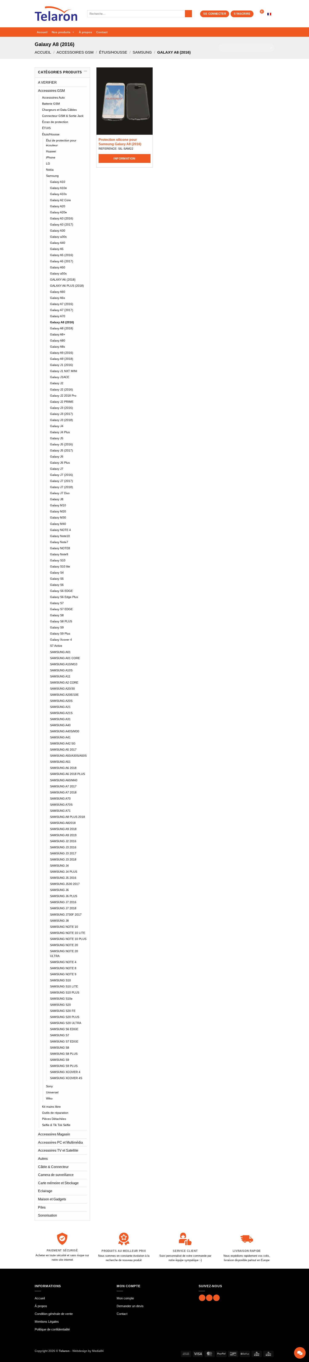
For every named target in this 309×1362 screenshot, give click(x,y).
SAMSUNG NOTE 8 (63, 968)
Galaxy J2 (56, 383)
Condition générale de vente (54, 1314)
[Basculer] (84, 90)
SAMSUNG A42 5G (62, 743)
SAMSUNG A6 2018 (63, 767)
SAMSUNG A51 (60, 761)
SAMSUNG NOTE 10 (64, 926)
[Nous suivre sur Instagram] (209, 1298)
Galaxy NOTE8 (60, 548)
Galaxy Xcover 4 (61, 639)
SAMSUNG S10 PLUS (64, 992)
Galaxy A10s (58, 194)
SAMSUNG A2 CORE (64, 682)
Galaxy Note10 (60, 536)
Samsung (142, 52)
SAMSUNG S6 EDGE (64, 1029)
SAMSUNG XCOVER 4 (65, 1072)
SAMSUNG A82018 (63, 823)
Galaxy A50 (57, 267)
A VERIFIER (47, 82)
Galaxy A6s (57, 298)
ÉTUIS (46, 128)
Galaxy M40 (58, 523)
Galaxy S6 (57, 584)
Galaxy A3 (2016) (61, 218)
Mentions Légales (47, 1321)
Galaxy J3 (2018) (61, 420)
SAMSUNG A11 (60, 676)
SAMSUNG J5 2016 (63, 877)
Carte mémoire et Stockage (58, 1183)
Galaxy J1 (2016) (61, 365)
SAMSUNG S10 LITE (64, 986)
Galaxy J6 (56, 456)
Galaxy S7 (57, 603)
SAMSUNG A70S (61, 804)
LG (48, 163)
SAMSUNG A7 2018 (63, 792)
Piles (42, 1207)
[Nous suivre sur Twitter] (216, 1298)
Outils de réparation (55, 1112)
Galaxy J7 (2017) (61, 481)
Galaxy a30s (58, 236)
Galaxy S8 (57, 615)
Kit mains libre (51, 1106)
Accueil (42, 32)
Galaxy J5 (56, 438)
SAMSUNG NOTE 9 (63, 974)
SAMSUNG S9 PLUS (64, 1066)
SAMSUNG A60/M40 (63, 780)
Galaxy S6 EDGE (61, 591)
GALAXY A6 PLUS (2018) (67, 285)
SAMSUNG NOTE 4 (63, 962)
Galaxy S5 (57, 578)
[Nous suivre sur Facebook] (202, 1298)
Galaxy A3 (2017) (61, 224)
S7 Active (56, 645)
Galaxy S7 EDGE (61, 609)
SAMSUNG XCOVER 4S (66, 1078)
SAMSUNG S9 (59, 1059)
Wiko (49, 1098)
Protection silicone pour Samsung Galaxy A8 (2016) (120, 142)
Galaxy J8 (56, 499)
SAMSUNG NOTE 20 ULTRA (64, 953)
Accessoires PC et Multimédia (60, 1142)
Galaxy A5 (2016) (61, 255)
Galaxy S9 (57, 627)
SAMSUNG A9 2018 (63, 829)
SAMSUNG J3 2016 (63, 847)
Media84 (98, 1351)
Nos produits (61, 32)
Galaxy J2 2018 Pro (63, 395)
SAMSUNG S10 (60, 980)
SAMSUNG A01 (60, 652)
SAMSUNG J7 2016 (63, 902)
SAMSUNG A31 (60, 719)
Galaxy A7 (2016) (61, 304)
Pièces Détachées (54, 1118)
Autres (43, 1158)
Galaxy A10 (57, 181)
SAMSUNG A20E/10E (64, 694)
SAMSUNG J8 (59, 920)
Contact (102, 32)
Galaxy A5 (56, 249)
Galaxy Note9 (59, 554)
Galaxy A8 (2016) (62, 322)
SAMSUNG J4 (59, 865)
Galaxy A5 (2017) (61, 261)
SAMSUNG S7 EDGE (64, 1041)
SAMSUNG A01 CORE (65, 658)
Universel (52, 1092)
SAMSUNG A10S (61, 670)
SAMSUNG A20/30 (62, 688)
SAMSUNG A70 (60, 798)
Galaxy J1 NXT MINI (63, 371)
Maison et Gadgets (52, 1199)
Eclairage (45, 1191)
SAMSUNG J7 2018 (63, 908)
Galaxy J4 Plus (60, 432)
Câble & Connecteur (53, 1167)
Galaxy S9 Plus (60, 633)
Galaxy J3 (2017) (61, 414)
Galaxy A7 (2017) (61, 310)
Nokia (50, 169)
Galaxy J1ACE (59, 377)
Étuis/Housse (113, 52)
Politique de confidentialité (52, 1329)
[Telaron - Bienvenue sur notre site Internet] (58, 13)
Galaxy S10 (57, 560)
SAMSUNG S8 (59, 1047)
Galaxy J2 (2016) (61, 389)
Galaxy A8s (57, 346)
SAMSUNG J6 (59, 890)
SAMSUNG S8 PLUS (64, 1053)
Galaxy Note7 (59, 542)
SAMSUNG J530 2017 (65, 884)
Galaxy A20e (58, 212)
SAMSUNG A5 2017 (63, 749)
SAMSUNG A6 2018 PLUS (67, 774)
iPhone (50, 157)
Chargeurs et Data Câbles (59, 109)
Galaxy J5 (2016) (61, 444)
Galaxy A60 (57, 291)
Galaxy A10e (58, 188)
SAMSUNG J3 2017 (63, 853)
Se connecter (214, 13)
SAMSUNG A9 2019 (63, 835)
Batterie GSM (51, 103)
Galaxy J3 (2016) (61, 407)
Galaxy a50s (58, 273)
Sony (49, 1086)
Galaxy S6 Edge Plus (64, 597)
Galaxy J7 (56, 468)
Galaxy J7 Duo (60, 493)
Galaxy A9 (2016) (61, 352)
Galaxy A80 (57, 340)
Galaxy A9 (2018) (61, 358)
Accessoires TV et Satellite (58, 1150)
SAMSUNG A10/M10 (63, 664)
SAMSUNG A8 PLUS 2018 (67, 816)
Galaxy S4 (57, 572)
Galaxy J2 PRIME (61, 401)
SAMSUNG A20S (61, 700)
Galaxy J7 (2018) (61, 487)
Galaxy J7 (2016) (61, 474)
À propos (85, 32)
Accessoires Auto (53, 97)
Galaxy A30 (57, 230)
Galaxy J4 (56, 426)
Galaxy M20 (58, 511)
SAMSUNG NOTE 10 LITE (67, 932)
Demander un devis (130, 1306)
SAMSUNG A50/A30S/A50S (68, 755)
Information (124, 158)
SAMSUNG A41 (60, 737)
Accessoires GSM (75, 52)
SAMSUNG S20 (60, 1004)
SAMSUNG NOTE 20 (64, 945)
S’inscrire (242, 13)
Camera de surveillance (56, 1175)
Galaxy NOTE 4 (60, 530)
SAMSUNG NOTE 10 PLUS (68, 939)
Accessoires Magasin (54, 1134)
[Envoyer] (188, 13)
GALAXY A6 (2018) (62, 279)
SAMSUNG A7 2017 (63, 786)
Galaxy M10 (58, 505)
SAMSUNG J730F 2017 (66, 914)
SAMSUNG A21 (60, 707)
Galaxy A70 (57, 316)
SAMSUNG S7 (59, 1035)
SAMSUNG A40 (60, 725)
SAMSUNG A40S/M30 (64, 731)
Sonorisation (47, 1215)
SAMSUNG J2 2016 (63, 841)
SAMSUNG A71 (60, 810)
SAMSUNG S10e (61, 998)
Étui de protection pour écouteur (61, 143)
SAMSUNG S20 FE (62, 1010)
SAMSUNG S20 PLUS (64, 1017)
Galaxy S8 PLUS (61, 621)
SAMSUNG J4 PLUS (63, 871)
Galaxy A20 (57, 206)
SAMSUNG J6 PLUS (63, 896)
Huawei (51, 151)
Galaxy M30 (58, 517)
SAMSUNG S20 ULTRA (65, 1023)
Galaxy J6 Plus (60, 462)
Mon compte (125, 1298)
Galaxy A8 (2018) (61, 328)
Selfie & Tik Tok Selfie (56, 1125)
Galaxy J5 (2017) (61, 450)
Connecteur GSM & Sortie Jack (62, 115)
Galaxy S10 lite (60, 566)
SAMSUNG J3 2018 (63, 859)
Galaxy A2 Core (60, 200)
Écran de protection (55, 122)
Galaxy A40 (57, 242)
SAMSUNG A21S (61, 713)
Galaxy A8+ (57, 334)
